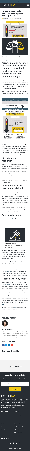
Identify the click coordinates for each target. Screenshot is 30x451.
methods (13, 219)
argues (15, 307)
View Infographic (6, 60)
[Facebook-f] (13, 1)
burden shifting (7, 271)
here (16, 302)
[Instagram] (18, 1)
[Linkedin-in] (16, 1)
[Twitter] (11, 1)
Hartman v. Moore (6, 284)
